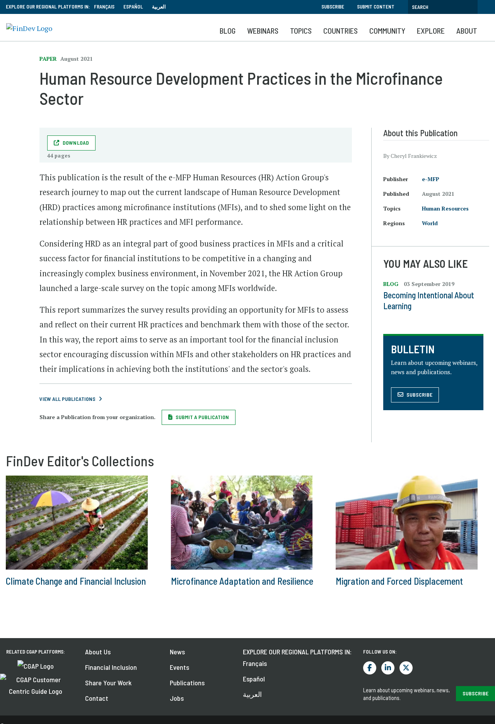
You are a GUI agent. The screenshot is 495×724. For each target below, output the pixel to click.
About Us (98, 651)
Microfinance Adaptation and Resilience (242, 581)
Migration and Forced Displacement (399, 581)
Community (387, 30)
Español (133, 6)
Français (104, 6)
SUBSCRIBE (475, 693)
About (466, 30)
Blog (228, 30)
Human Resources (445, 208)
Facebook (369, 667)
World (430, 223)
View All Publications (67, 398)
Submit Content (375, 6)
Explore (431, 30)
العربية (159, 6)
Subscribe (332, 6)
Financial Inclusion (111, 667)
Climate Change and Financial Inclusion (76, 581)
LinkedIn (387, 667)
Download (76, 142)
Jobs (177, 698)
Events (179, 667)
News (177, 651)
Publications (187, 682)
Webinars (262, 30)
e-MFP (430, 179)
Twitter (406, 667)
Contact (96, 698)
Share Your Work (108, 682)
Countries (340, 30)
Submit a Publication (202, 417)
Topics (301, 30)
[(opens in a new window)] (35, 665)
